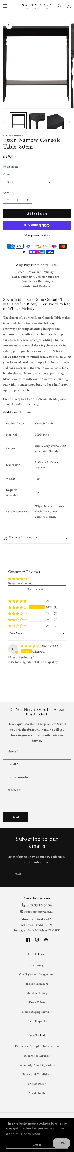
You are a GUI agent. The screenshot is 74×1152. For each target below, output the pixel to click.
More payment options (37, 235)
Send (15, 817)
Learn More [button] (30, 1134)
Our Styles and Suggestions (37, 974)
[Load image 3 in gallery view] (55, 121)
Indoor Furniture (37, 983)
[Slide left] (4, 122)
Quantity (8, 192)
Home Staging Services (37, 1012)
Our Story (36, 965)
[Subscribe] (61, 874)
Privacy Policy (37, 1083)
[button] (5, 6)
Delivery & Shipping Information (37, 1046)
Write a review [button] (37, 589)
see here (28, 390)
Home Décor (37, 1002)
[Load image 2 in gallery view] (37, 121)
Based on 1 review (20, 583)
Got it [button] (37, 1144)
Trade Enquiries (37, 1021)
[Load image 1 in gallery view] (18, 121)
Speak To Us (37, 1093)
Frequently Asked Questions (37, 1065)
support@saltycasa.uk (39, 911)
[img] (31, 646)
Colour (7, 174)
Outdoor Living (37, 993)
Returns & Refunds (37, 1056)
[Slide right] (69, 122)
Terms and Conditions (37, 1074)
